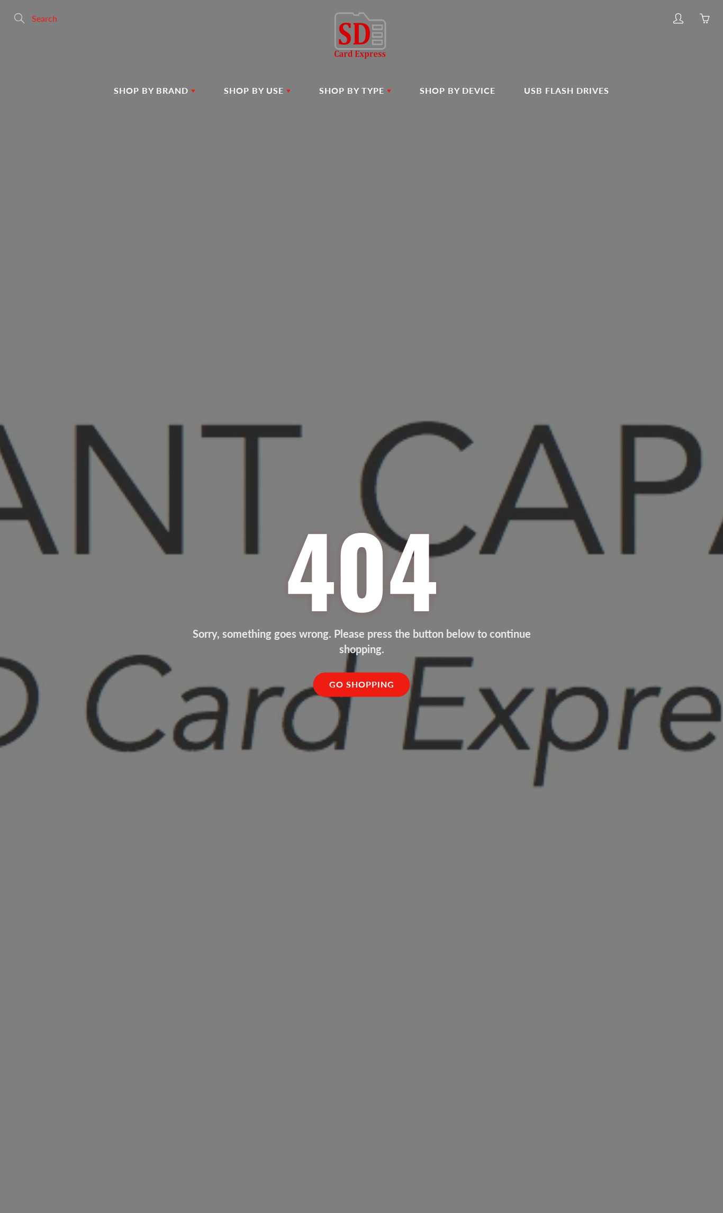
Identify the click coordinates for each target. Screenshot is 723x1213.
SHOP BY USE (255, 90)
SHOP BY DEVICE (457, 90)
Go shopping (361, 685)
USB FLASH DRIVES (566, 90)
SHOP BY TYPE (353, 90)
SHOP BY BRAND (152, 90)
